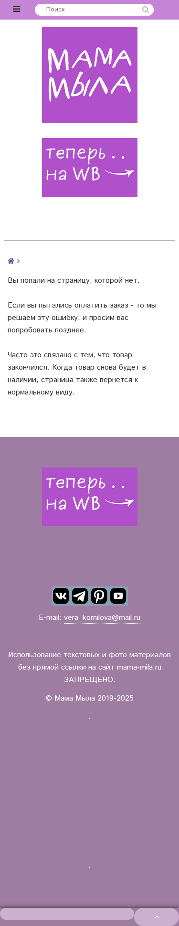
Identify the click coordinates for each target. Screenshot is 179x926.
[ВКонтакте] (61, 596)
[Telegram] (80, 596)
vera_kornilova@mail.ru (102, 617)
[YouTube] (118, 596)
